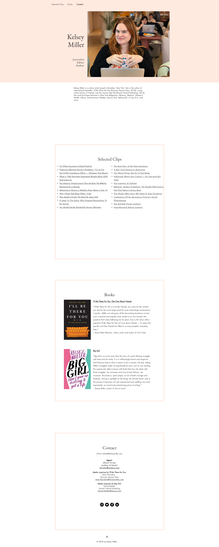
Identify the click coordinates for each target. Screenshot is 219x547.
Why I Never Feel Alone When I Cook (75, 193)
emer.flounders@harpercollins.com (109, 479)
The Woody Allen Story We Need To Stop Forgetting (138, 193)
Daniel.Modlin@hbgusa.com (109, 491)
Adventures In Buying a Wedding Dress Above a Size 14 (83, 190)
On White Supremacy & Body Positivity (75, 166)
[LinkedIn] (117, 505)
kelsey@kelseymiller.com (112, 453)
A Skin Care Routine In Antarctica (129, 169)
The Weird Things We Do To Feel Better (132, 173)
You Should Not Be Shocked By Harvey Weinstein (80, 207)
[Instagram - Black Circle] (102, 505)
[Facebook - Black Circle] (112, 505)
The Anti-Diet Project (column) (127, 204)
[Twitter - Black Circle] (107, 505)
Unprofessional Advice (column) (128, 207)
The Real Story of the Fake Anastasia (131, 166)
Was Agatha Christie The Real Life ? (78, 197)
